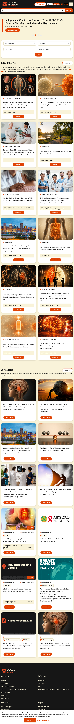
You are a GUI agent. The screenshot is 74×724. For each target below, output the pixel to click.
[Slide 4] (41, 35)
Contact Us (5, 698)
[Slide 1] (33, 35)
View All (67, 63)
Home (3, 680)
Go (38, 54)
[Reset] (33, 54)
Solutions (4, 683)
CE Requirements (7, 686)
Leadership (5, 692)
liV (39, 686)
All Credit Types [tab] (44, 49)
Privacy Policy (43, 707)
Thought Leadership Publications (13, 689)
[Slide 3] (38, 35)
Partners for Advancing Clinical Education (53, 689)
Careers (4, 695)
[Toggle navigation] (71, 4)
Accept (29, 720)
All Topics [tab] (42, 43)
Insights (41, 683)
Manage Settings (43, 720)
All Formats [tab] (9, 49)
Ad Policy (41, 710)
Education (42, 680)
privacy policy (45, 716)
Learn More (18, 116)
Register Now (12, 30)
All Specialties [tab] (9, 43)
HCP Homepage (7, 707)
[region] (37, 717)
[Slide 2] (35, 35)
